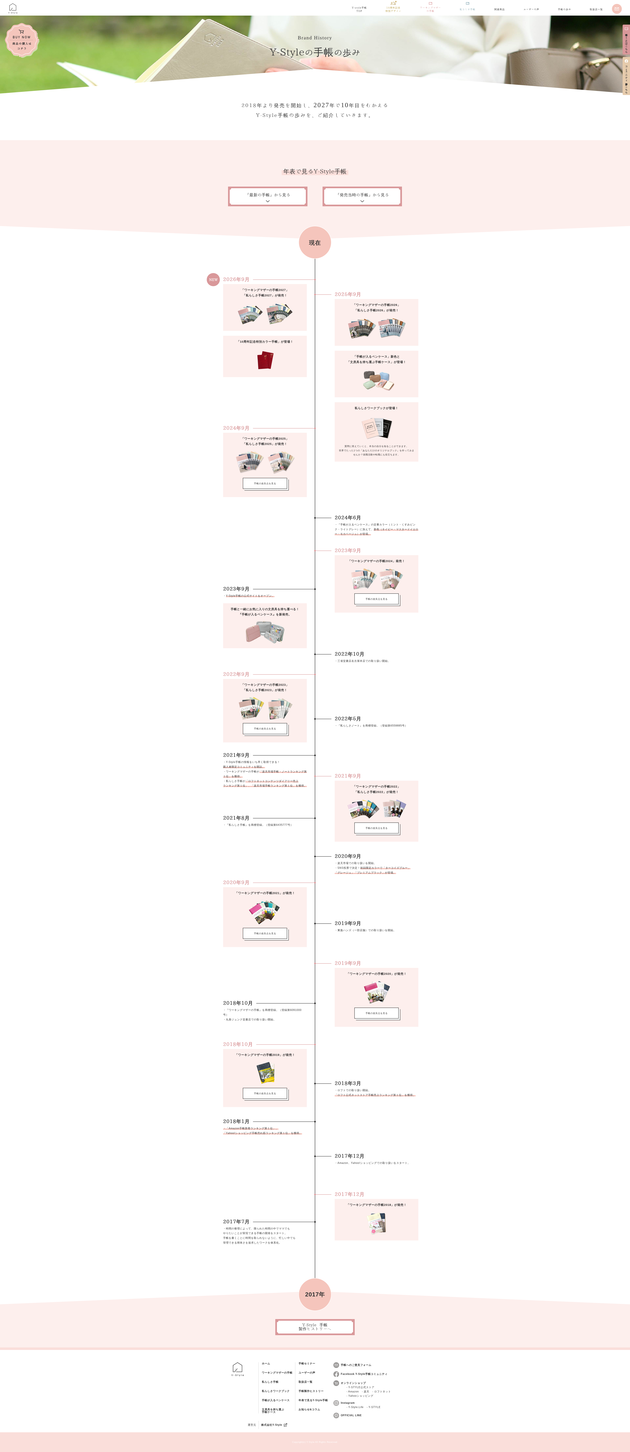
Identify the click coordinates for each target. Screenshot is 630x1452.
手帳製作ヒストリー (311, 1391)
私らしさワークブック (276, 1391)
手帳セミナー (307, 1363)
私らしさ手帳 (270, 1382)
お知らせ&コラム (309, 1409)
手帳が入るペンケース (276, 1400)
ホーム (266, 1363)
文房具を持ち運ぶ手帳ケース (273, 1410)
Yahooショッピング (360, 1396)
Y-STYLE (374, 1407)
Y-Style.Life (356, 1407)
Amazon (353, 1391)
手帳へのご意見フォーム (356, 1365)
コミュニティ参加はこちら (626, 78)
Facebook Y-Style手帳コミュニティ (364, 1374)
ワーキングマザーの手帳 (277, 1372)
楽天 (366, 1391)
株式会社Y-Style (271, 1424)
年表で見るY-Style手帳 (313, 1400)
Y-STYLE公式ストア (361, 1387)
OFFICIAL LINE (351, 1415)
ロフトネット (382, 1391)
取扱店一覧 (306, 1382)
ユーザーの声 (307, 1372)
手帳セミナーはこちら (626, 42)
